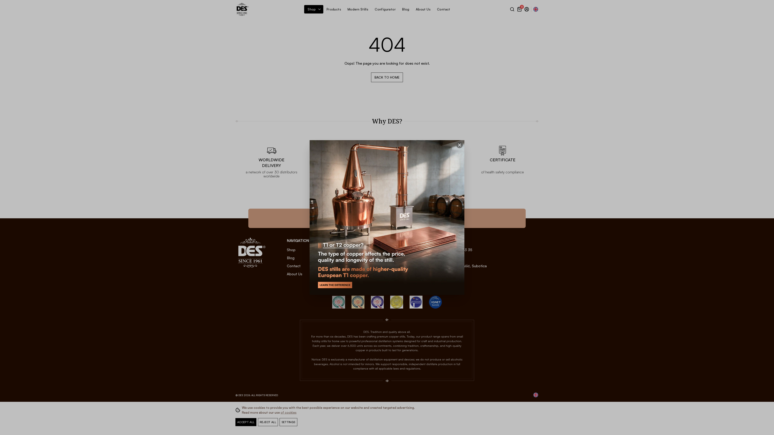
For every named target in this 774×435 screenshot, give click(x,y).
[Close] (459, 145)
